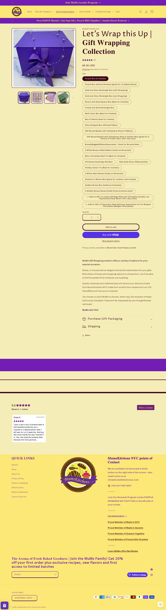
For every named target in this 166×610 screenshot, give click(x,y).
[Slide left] (14, 98)
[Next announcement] (153, 2)
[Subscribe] (55, 574)
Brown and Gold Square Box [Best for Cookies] (107, 102)
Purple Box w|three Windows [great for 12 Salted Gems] (111, 84)
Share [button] (87, 335)
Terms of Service (19, 497)
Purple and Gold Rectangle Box (99, 108)
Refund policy (18, 488)
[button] (44, 11)
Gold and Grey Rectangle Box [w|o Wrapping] (106, 96)
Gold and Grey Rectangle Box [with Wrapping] (106, 90)
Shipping (85, 69)
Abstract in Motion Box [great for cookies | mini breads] (110, 179)
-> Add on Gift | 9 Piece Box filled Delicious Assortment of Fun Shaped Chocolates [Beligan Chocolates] (118, 205)
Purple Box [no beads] (95, 79)
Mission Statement (20, 492)
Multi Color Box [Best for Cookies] (101, 113)
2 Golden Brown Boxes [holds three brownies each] (109, 191)
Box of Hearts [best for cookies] (99, 119)
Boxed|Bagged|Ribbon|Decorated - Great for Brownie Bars (112, 144)
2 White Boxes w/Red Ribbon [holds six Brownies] (108, 150)
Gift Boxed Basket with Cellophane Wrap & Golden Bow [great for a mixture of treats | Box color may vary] (118, 138)
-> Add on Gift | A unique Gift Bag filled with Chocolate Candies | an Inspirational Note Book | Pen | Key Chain (118, 198)
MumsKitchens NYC (25, 607)
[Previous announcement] (12, 2)
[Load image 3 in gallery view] (50, 98)
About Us (16, 474)
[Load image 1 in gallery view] (24, 98)
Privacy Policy (18, 478)
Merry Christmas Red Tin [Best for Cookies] (105, 156)
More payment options (111, 241)
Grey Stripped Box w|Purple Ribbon (101, 125)
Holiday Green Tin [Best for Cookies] (102, 168)
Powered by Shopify (39, 607)
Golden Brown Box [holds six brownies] (103, 185)
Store (14, 469)
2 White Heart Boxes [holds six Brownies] (104, 173)
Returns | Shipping (20, 483)
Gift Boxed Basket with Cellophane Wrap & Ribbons (109, 131)
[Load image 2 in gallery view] (37, 98)
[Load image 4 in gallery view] (63, 98)
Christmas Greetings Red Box (99, 162)
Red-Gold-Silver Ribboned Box (133, 162)
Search (15, 465)
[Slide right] (73, 98)
